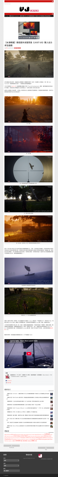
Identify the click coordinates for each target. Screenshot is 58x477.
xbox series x (9, 440)
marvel (42, 436)
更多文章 (9, 382)
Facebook (9, 380)
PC (52, 437)
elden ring (23, 434)
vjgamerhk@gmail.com (29, 458)
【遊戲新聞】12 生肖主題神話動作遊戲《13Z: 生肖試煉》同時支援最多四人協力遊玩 (25, 401)
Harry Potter (31, 434)
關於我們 (50, 459)
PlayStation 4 (8, 439)
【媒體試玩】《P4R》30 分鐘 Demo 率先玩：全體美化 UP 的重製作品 (22, 412)
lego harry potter (10, 436)
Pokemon (19, 439)
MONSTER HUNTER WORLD (15, 437)
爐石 (22, 440)
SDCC (24, 439)
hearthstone (38, 434)
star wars (35, 439)
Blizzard (13, 434)
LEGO (47, 434)
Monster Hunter (7, 437)
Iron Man (42, 434)
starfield (31, 439)
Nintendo (34, 437)
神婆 (7, 48)
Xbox (40, 439)
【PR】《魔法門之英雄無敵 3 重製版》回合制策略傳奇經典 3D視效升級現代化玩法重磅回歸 (27, 422)
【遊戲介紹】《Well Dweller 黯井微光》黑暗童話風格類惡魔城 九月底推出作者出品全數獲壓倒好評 (29, 16)
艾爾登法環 (29, 440)
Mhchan (46, 436)
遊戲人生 (34, 441)
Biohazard (9, 434)
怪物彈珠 (18, 441)
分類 (4, 463)
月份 (4, 458)
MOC (50, 436)
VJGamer (5, 475)
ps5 (22, 439)
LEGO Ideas (17, 436)
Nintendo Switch (41, 437)
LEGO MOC (24, 436)
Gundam (27, 434)
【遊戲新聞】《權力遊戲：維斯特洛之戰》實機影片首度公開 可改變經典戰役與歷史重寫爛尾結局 (28, 415)
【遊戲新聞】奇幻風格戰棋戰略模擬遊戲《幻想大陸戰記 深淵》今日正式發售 (23, 404)
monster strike (24, 437)
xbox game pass (46, 439)
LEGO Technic (37, 436)
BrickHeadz (18, 434)
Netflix (30, 437)
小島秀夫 (13, 440)
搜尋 (4, 468)
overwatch (49, 437)
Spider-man (28, 439)
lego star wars (31, 436)
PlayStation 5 (15, 439)
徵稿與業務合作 (44, 459)
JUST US (14, 86)
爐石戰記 (25, 440)
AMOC (5, 434)
